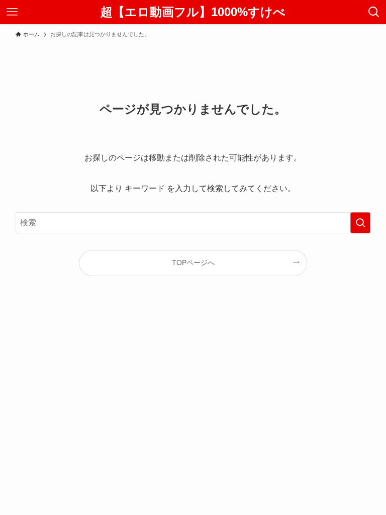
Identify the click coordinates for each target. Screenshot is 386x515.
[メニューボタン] (12, 12)
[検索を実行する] (360, 222)
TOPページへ (193, 263)
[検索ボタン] (374, 12)
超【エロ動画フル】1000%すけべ (193, 12)
